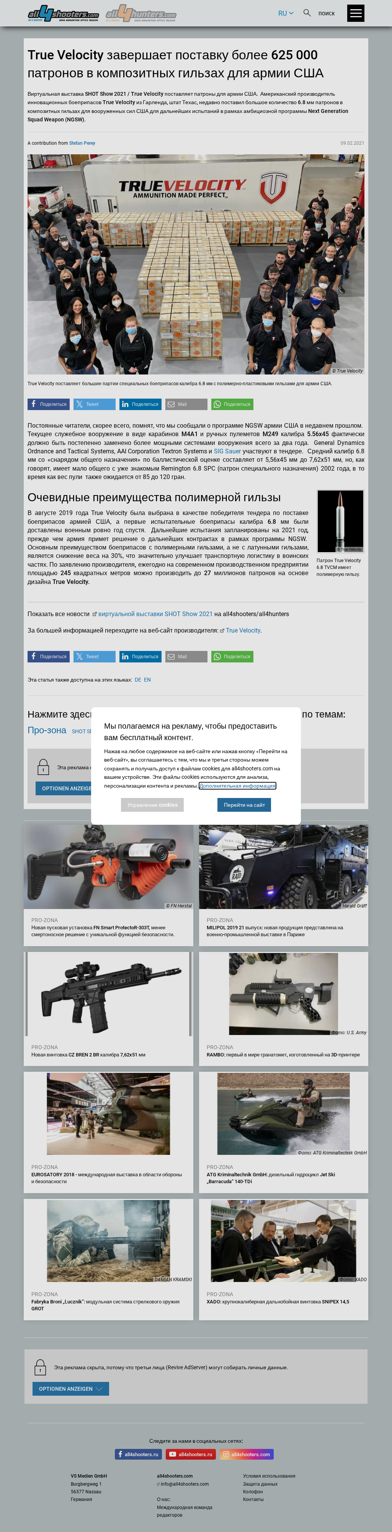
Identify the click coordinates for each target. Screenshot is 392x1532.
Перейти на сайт (244, 805)
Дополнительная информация (237, 786)
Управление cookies (152, 805)
